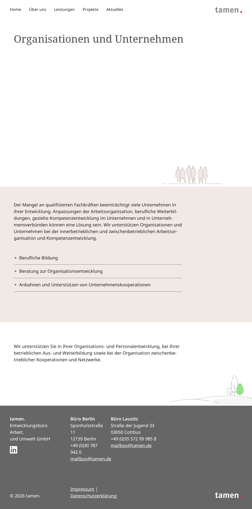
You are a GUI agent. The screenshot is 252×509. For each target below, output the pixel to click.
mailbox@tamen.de (90, 459)
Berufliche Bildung (38, 258)
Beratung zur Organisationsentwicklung (61, 271)
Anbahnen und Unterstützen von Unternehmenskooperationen (85, 285)
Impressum (82, 489)
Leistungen (64, 9)
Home (15, 9)
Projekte (90, 9)
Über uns (37, 9)
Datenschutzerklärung (93, 496)
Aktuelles (114, 9)
